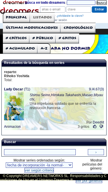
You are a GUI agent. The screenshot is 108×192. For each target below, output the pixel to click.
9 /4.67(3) (96, 89)
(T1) (17, 89)
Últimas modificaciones (32, 27)
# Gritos (67, 38)
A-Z (44, 48)
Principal (16, 17)
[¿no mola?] (101, 126)
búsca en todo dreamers (45, 3)
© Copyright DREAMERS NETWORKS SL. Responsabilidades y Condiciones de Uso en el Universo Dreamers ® (53, 178)
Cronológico (78, 27)
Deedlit (98, 122)
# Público (43, 38)
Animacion (12, 127)
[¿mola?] (95, 126)
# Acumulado (20, 48)
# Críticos (16, 38)
